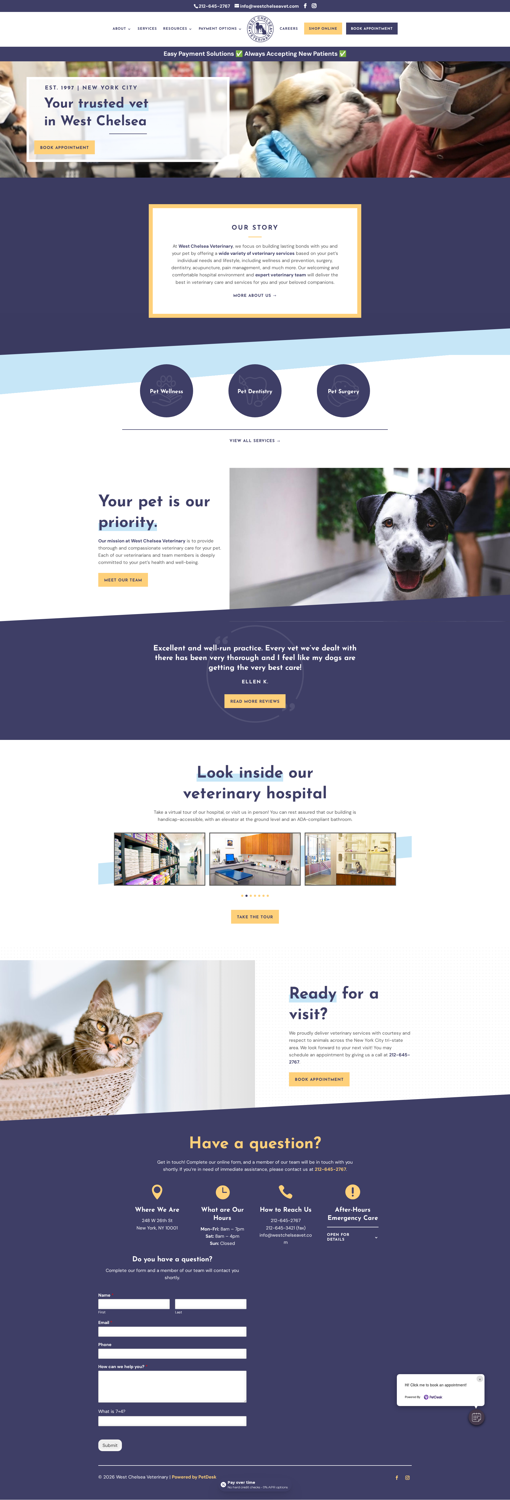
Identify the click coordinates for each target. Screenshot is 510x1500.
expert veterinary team (280, 275)
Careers (289, 29)
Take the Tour (255, 917)
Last (178, 1312)
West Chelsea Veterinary (205, 246)
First (101, 1312)
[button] (476, 1417)
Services (147, 29)
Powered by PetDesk (194, 1477)
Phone (105, 1344)
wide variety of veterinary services (257, 253)
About (119, 29)
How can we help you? (123, 1366)
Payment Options (218, 29)
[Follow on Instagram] (407, 1477)
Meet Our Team (123, 580)
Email (105, 1322)
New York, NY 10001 (157, 1228)
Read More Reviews (255, 702)
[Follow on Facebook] (397, 1477)
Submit (110, 1445)
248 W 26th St (157, 1220)
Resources (175, 29)
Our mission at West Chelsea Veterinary (141, 541)
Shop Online (323, 29)
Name (106, 1295)
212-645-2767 (214, 6)
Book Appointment (372, 29)
